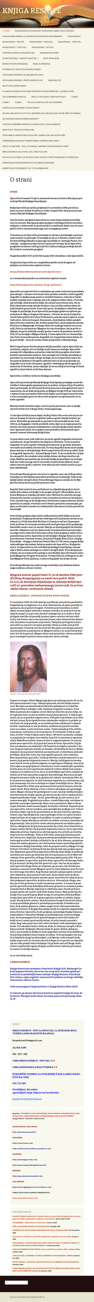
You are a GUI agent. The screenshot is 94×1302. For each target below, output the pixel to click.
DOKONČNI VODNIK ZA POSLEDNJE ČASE (18, 53)
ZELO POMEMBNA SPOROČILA (14, 97)
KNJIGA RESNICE (74, 36)
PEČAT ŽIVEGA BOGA (51, 58)
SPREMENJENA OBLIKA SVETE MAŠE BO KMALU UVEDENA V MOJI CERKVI (30, 141)
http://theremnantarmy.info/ (24, 1132)
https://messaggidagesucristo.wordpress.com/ (31, 1187)
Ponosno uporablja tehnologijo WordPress (27, 1297)
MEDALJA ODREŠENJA (41, 64)
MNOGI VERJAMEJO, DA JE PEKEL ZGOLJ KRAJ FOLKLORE (24, 152)
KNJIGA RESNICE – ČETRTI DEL (14, 47)
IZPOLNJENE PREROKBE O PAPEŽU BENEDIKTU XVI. (22, 80)
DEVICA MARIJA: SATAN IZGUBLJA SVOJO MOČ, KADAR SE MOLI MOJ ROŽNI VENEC (34, 135)
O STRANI (6, 31)
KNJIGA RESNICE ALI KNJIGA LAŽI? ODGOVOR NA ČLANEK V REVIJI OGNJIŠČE (44, 31)
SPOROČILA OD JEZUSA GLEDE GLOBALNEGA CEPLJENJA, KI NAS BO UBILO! (40, 1230)
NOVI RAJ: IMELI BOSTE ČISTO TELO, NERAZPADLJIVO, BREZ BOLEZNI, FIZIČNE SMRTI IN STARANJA (41, 113)
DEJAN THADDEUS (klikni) (27, 1099)
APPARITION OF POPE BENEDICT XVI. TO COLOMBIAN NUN (25, 168)
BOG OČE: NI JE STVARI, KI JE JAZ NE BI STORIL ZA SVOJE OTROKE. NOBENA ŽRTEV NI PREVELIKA (40, 157)
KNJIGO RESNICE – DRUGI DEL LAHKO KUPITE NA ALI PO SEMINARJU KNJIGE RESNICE (44, 1262)
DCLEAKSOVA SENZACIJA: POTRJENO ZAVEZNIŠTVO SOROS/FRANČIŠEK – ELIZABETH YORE (38, 91)
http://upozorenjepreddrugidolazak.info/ (29, 1165)
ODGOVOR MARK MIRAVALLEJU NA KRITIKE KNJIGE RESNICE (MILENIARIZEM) (32, 36)
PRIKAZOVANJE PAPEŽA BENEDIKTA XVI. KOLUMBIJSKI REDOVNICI (28, 163)
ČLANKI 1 (74, 97)
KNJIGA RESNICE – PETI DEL (42, 47)
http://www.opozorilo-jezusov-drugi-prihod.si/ (36, 285)
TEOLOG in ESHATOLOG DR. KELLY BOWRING (44, 102)
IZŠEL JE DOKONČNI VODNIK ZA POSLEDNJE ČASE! (31, 1226)
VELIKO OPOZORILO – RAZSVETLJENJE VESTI (20, 58)
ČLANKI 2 (6, 102)
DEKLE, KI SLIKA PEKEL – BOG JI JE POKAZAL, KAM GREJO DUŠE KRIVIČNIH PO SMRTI (35, 146)
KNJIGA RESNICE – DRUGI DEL (41, 42)
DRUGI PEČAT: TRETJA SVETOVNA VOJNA (18, 130)
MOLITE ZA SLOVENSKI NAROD (14, 86)
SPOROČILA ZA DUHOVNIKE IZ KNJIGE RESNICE (20, 108)
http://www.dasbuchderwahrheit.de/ (27, 1176)
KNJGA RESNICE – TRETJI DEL (69, 42)
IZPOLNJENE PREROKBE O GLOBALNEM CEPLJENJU (22, 75)
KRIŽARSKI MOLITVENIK (49, 53)
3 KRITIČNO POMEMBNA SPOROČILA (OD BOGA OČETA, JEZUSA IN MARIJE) (31, 124)
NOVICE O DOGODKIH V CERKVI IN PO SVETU (48, 97)
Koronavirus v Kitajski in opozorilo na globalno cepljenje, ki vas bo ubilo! (41, 1236)
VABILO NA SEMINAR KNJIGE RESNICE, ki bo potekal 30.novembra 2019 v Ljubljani (43, 1249)
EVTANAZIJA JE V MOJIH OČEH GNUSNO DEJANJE (21, 69)
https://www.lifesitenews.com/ (25, 1198)
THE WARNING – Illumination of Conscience (29, 1223)
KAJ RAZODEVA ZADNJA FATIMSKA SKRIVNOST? (20, 119)
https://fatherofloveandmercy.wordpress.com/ (35, 271)
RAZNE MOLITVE (54, 80)
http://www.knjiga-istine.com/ (24, 1159)
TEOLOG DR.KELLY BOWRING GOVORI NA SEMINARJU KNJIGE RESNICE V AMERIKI (42, 1255)
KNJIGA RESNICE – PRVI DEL (13, 42)
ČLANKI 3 (18, 102)
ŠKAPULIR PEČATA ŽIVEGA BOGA (15, 64)
